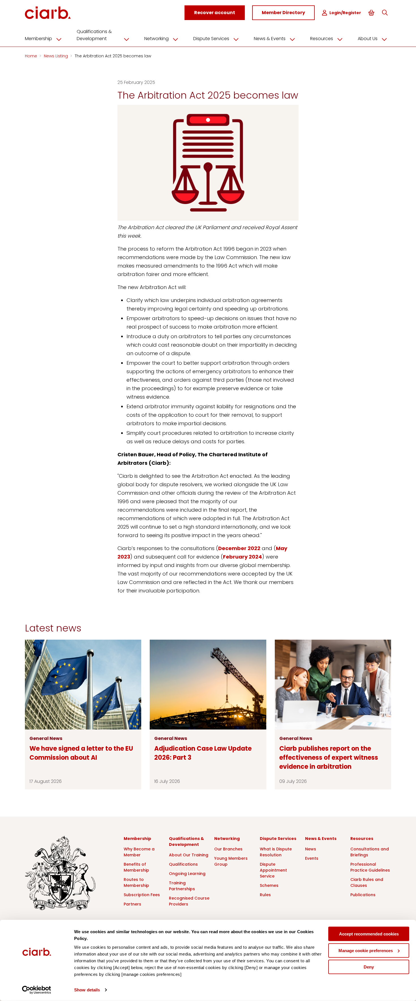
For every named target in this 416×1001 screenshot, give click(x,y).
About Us (368, 38)
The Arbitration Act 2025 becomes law (113, 56)
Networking (156, 38)
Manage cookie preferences (365, 950)
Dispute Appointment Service (273, 870)
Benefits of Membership (136, 867)
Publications (363, 895)
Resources (321, 38)
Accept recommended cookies (369, 933)
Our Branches (228, 849)
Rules (265, 895)
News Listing (56, 56)
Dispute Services (211, 38)
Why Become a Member (139, 852)
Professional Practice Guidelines (370, 867)
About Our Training (188, 855)
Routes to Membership (136, 882)
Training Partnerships (182, 886)
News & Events (270, 38)
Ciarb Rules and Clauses (366, 882)
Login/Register (345, 13)
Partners (132, 904)
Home (31, 56)
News (310, 849)
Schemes (269, 885)
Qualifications (183, 864)
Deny (369, 967)
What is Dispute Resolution (276, 852)
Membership (38, 38)
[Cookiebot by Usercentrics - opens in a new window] (36, 990)
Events (311, 858)
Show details (87, 989)
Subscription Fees (142, 895)
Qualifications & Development (94, 35)
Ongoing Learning (187, 873)
